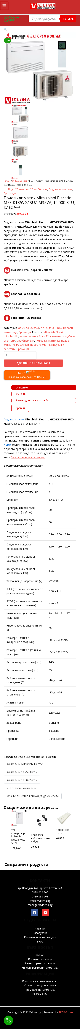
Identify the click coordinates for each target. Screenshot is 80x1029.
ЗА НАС (40, 955)
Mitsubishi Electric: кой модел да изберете (33, 796)
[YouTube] (45, 912)
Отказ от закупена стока (40, 985)
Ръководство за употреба (32, 400)
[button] (5, 29)
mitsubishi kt (11, 336)
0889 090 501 (40, 896)
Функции (21, 394)
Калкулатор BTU (15, 18)
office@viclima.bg (40, 901)
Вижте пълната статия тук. (28, 457)
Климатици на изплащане (40, 937)
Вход (40, 941)
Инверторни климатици (21, 788)
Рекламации (40, 994)
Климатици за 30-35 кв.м (22, 780)
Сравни (20, 408)
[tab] (43, 387)
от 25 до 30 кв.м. (19, 181)
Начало (7, 181)
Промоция (10, 193)
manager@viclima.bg (40, 905)
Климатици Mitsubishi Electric (25, 764)
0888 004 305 (40, 892)
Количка (40, 929)
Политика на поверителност (40, 981)
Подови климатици (60, 189)
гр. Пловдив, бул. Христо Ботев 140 (40, 888)
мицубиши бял (25, 340)
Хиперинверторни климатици (40, 967)
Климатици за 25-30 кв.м (22, 772)
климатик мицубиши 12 (34, 336)
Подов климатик (14, 419)
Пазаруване (40, 933)
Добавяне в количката (33, 363)
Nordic (7, 444)
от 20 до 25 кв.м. (14, 189)
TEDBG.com (66, 1012)
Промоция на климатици (40, 989)
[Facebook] (34, 912)
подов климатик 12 (48, 340)
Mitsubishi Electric (54, 332)
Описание (22, 387)
